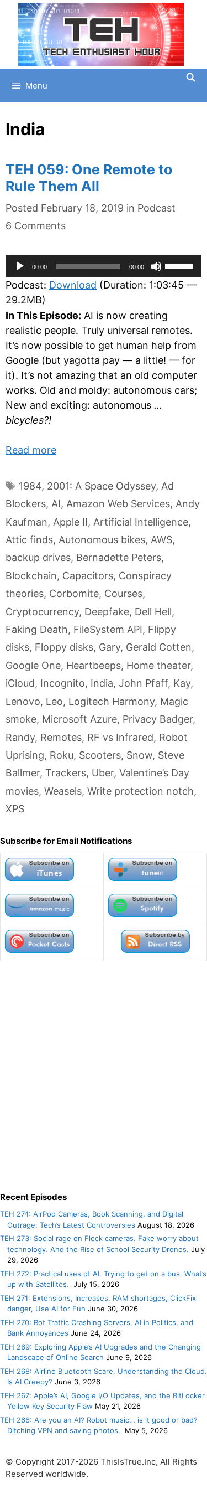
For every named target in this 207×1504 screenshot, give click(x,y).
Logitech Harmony (111, 701)
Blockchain (31, 575)
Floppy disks (64, 647)
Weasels (63, 791)
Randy (20, 737)
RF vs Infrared (120, 737)
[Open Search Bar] (190, 77)
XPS (15, 809)
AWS (161, 539)
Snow (139, 755)
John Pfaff (143, 683)
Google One (33, 665)
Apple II (70, 522)
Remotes (61, 737)
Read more (31, 450)
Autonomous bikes (102, 539)
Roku (61, 755)
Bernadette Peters (118, 557)
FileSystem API (107, 629)
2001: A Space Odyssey (101, 486)
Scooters (100, 755)
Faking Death (37, 629)
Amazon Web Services (118, 503)
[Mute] (156, 266)
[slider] (180, 265)
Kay (181, 683)
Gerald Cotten (159, 647)
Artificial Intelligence (140, 522)
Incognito (62, 683)
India (102, 683)
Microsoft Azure (79, 719)
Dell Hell (153, 611)
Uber (103, 773)
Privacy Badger (158, 719)
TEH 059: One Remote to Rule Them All (89, 177)
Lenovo (23, 701)
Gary (109, 647)
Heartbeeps (93, 665)
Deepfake (106, 611)
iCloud (20, 683)
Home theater (158, 665)
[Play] (19, 266)
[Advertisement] (103, 1076)
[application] (103, 266)
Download (73, 285)
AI (56, 503)
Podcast (156, 208)
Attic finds (29, 539)
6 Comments (36, 225)
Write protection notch (140, 791)
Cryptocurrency (42, 611)
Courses (123, 593)
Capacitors (87, 575)
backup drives (38, 557)
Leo (54, 701)
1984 (30, 486)
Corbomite (74, 593)
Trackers (65, 773)
